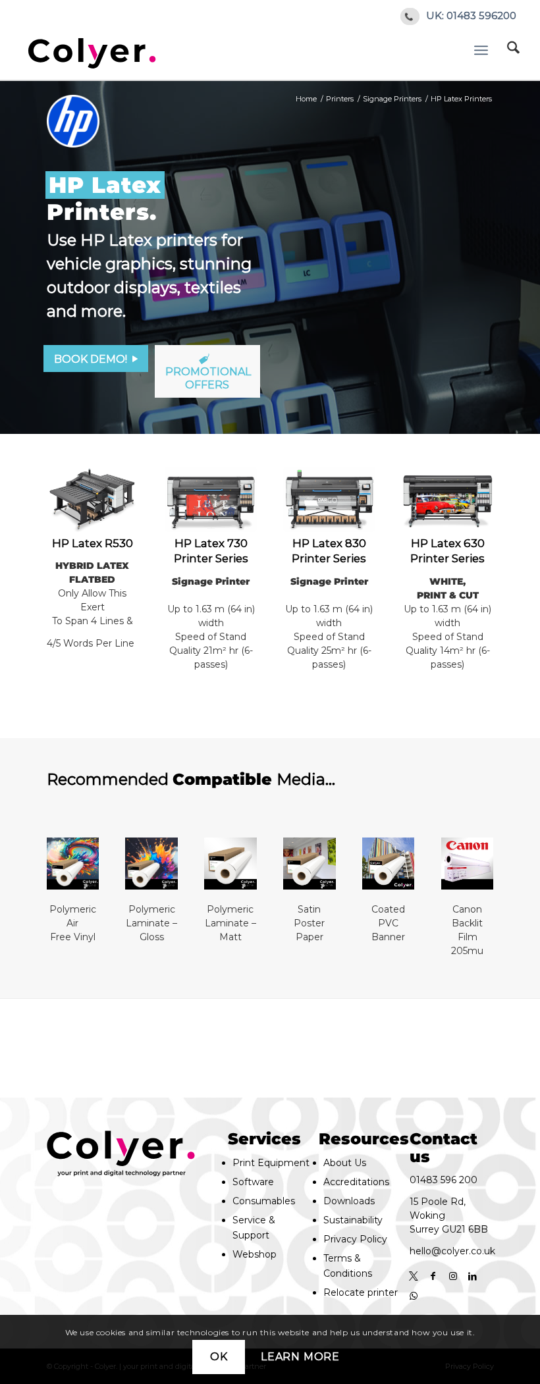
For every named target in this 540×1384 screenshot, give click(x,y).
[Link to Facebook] (433, 1276)
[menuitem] (516, 50)
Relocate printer (360, 1292)
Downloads (349, 1201)
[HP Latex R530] (92, 499)
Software (253, 1182)
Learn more (300, 1356)
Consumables (263, 1201)
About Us (344, 1163)
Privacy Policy (355, 1239)
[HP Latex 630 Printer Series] (447, 499)
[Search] (516, 50)
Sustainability (353, 1220)
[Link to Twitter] (413, 1276)
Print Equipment (271, 1163)
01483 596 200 (443, 1180)
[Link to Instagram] (453, 1276)
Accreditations (356, 1182)
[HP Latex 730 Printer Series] (210, 499)
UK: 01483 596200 (471, 15)
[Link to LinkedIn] (473, 1276)
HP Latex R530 (92, 543)
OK (219, 1356)
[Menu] (483, 50)
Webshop (254, 1254)
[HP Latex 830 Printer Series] (329, 499)
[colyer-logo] (92, 50)
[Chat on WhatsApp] (413, 1296)
